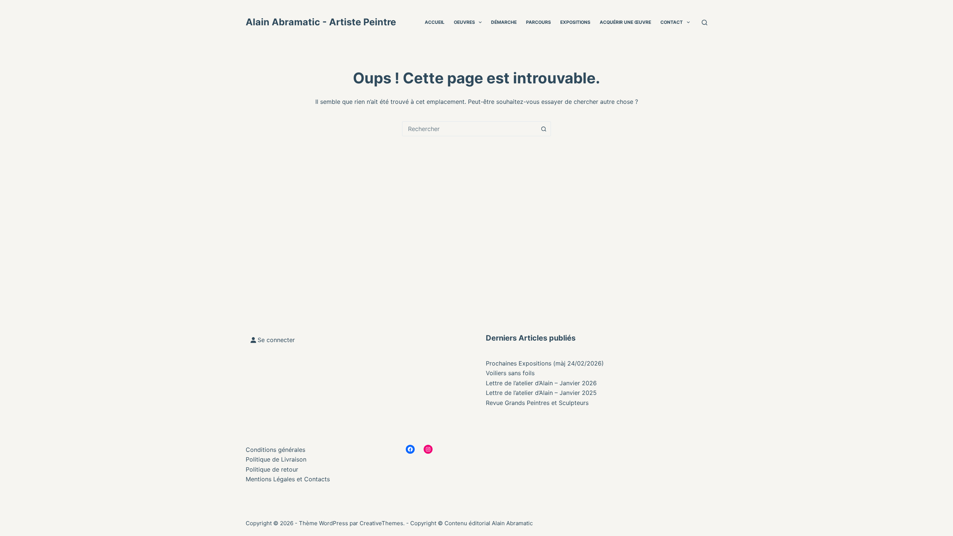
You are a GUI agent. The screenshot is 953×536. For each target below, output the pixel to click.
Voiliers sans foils (510, 373)
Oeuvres (464, 22)
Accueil (434, 22)
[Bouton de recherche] (543, 129)
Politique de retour (272, 469)
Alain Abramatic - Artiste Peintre (321, 22)
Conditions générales (275, 449)
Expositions (575, 22)
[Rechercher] (704, 22)
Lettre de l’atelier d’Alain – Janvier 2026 (541, 383)
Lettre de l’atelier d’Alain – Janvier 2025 (541, 392)
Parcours (538, 22)
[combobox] (469, 128)
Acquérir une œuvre (625, 22)
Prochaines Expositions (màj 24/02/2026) (545, 363)
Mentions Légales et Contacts (288, 479)
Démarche (504, 22)
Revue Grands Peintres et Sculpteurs (537, 402)
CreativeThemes (381, 523)
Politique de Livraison (276, 459)
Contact (671, 22)
